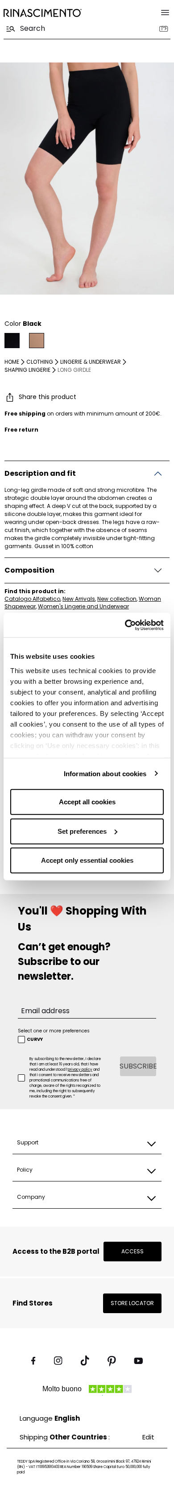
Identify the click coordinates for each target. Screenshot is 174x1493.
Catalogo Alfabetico (32, 599)
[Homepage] (43, 12)
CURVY (35, 1039)
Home (11, 362)
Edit (148, 1437)
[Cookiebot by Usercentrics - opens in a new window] (125, 625)
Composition (29, 570)
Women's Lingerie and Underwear (83, 606)
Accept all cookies (87, 802)
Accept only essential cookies (87, 860)
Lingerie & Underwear (90, 362)
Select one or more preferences (54, 1030)
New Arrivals (78, 599)
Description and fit (40, 473)
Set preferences (82, 831)
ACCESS (132, 1251)
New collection (117, 599)
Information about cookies (105, 773)
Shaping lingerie (27, 370)
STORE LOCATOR (132, 1303)
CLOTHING (39, 362)
